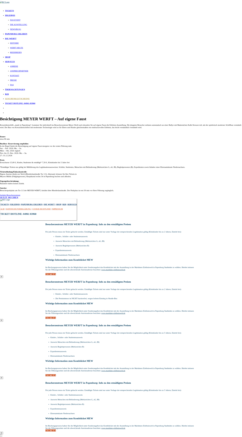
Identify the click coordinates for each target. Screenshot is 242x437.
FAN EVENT (15, 20)
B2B (7, 94)
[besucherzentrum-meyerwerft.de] (121, 3)
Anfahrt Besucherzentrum (10, 195)
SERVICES (10, 62)
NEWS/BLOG (15, 29)
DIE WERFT (10, 39)
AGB (2, 209)
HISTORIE (14, 43)
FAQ (12, 85)
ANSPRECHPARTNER (19, 71)
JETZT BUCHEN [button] (9, 197)
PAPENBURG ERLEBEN (16, 34)
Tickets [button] (50, 274)
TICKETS (9, 11)
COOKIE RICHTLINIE (41, 209)
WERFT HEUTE (16, 48)
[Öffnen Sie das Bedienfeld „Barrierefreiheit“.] (1, 435)
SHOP (7, 57)
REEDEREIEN (16, 52)
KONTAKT (14, 76)
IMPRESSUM (57, 209)
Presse (13, 80)
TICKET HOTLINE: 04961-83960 (20, 103)
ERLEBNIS (10, 15)
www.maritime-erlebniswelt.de (113, 270)
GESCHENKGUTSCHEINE (17, 99)
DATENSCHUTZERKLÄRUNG (18, 209)
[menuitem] (123, 11)
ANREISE (14, 66)
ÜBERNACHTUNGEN (15, 89)
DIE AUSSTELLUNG (18, 25)
